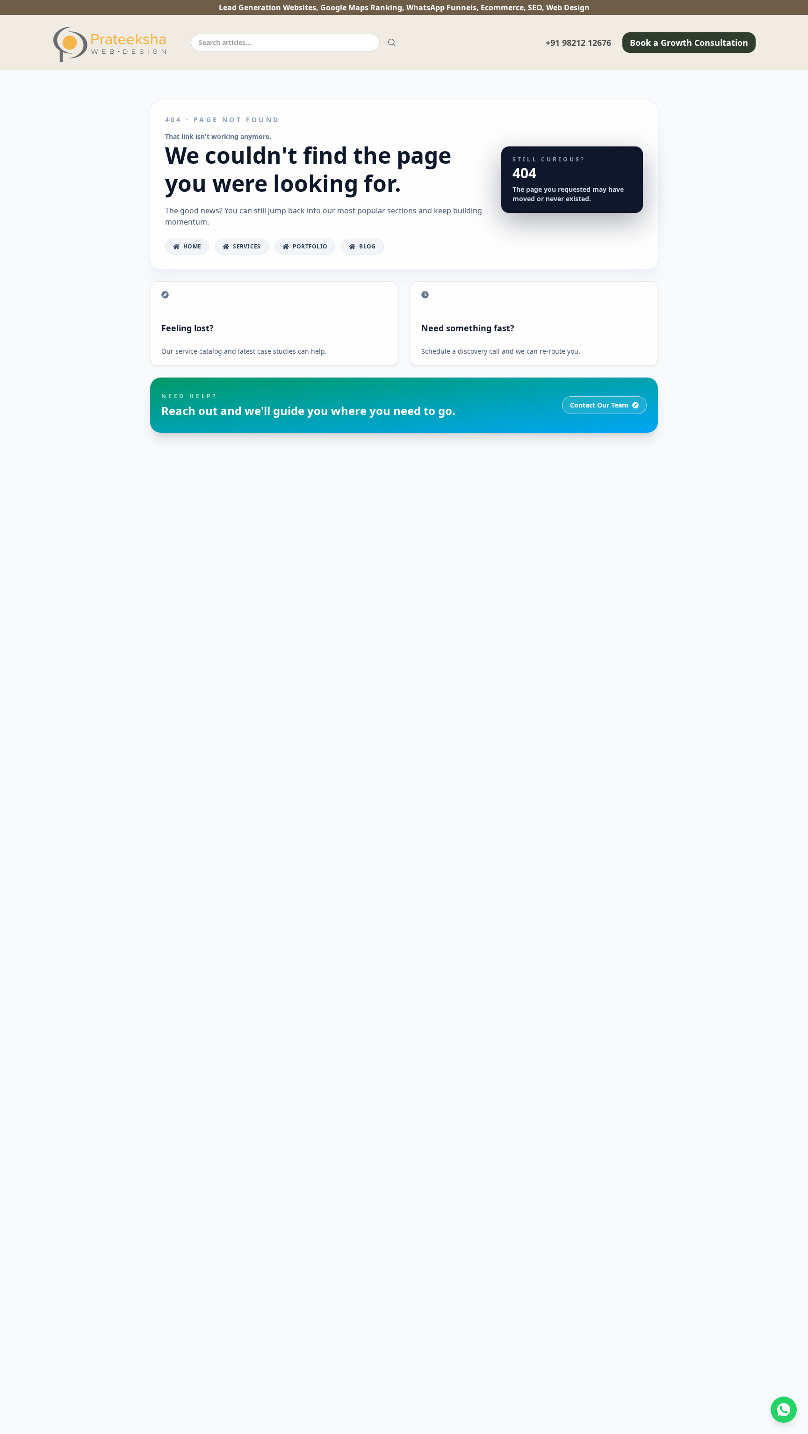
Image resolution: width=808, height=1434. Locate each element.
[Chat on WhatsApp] (784, 1410)
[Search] (391, 42)
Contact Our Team (599, 404)
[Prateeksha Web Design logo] (112, 44)
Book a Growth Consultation (689, 42)
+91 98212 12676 (578, 42)
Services (246, 246)
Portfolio (310, 246)
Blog (367, 246)
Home (192, 246)
